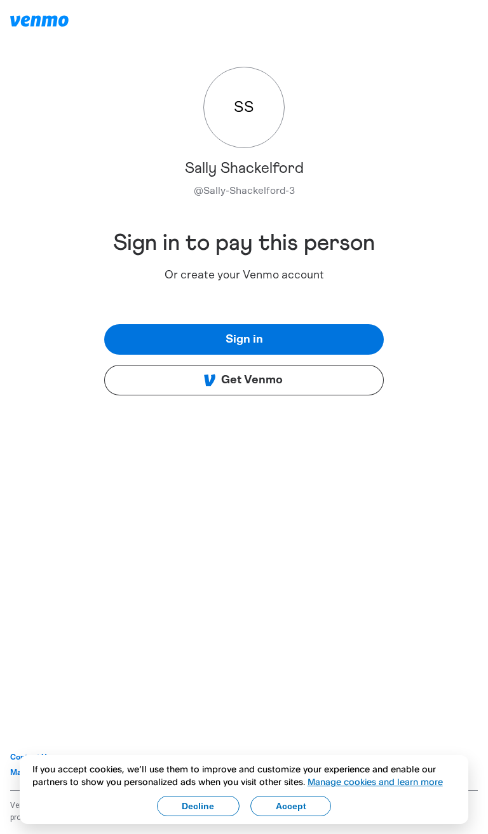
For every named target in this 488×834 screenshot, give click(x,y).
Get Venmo (252, 380)
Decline (198, 806)
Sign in (244, 339)
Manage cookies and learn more (375, 781)
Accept (291, 806)
